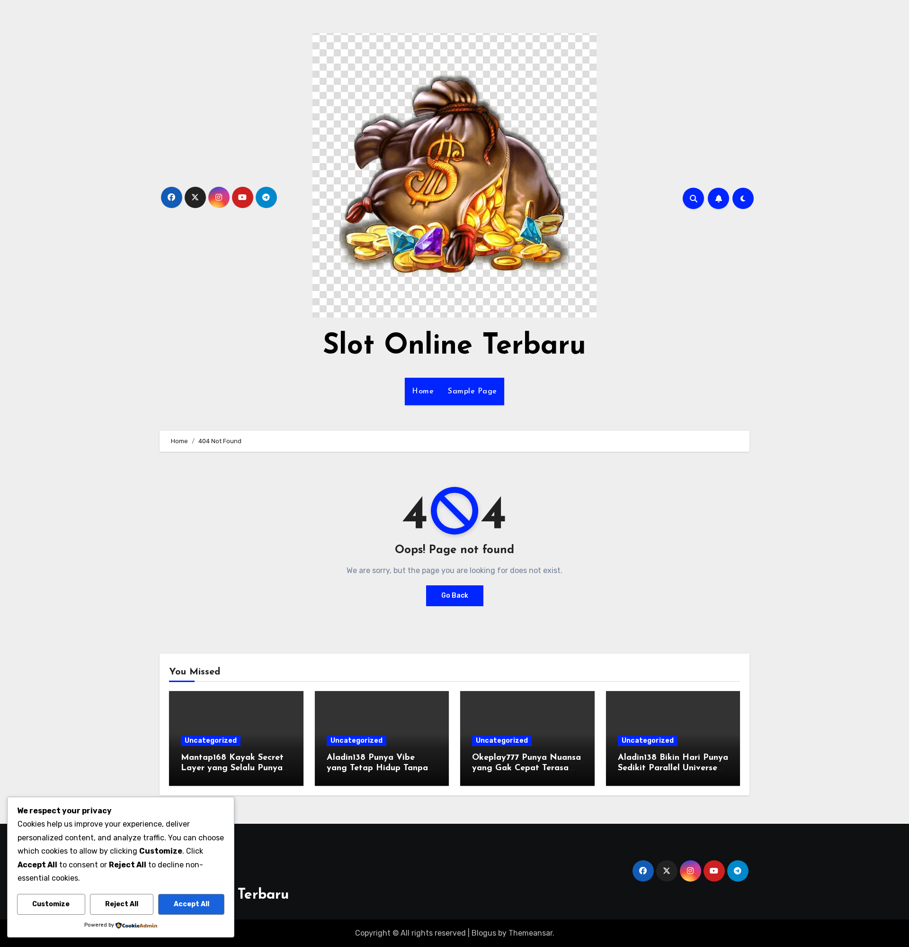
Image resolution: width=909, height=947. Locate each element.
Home (423, 391)
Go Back (454, 596)
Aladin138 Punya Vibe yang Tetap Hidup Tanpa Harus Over (377, 768)
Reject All (121, 904)
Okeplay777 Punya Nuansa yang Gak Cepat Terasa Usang (526, 768)
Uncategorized (211, 741)
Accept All (191, 904)
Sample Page (472, 391)
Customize (51, 904)
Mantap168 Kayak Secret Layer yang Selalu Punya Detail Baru (232, 768)
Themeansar (530, 933)
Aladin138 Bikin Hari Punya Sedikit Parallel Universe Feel (673, 768)
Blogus (484, 933)
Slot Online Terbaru (454, 346)
